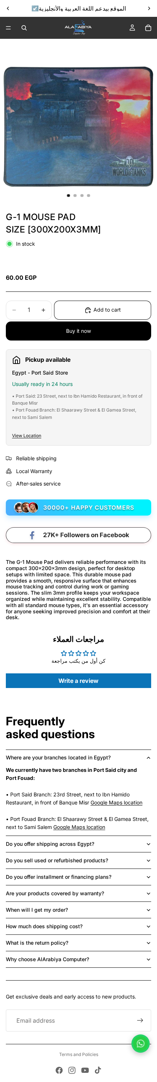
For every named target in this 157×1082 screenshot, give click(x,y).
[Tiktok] (97, 1070)
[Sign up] (140, 1020)
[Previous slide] (8, 8)
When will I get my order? (37, 910)
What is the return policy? (37, 943)
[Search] (24, 28)
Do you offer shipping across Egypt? (50, 844)
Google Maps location (116, 802)
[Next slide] (149, 8)
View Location (26, 435)
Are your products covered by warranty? (55, 893)
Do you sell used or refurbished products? (57, 860)
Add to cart (107, 309)
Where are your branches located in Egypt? (58, 757)
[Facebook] (59, 1070)
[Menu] (8, 27)
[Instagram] (72, 1070)
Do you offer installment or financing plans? (58, 877)
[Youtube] (85, 1070)
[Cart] (148, 28)
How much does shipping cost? (44, 926)
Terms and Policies (78, 1054)
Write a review (78, 680)
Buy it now (78, 331)
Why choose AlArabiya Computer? (47, 959)
